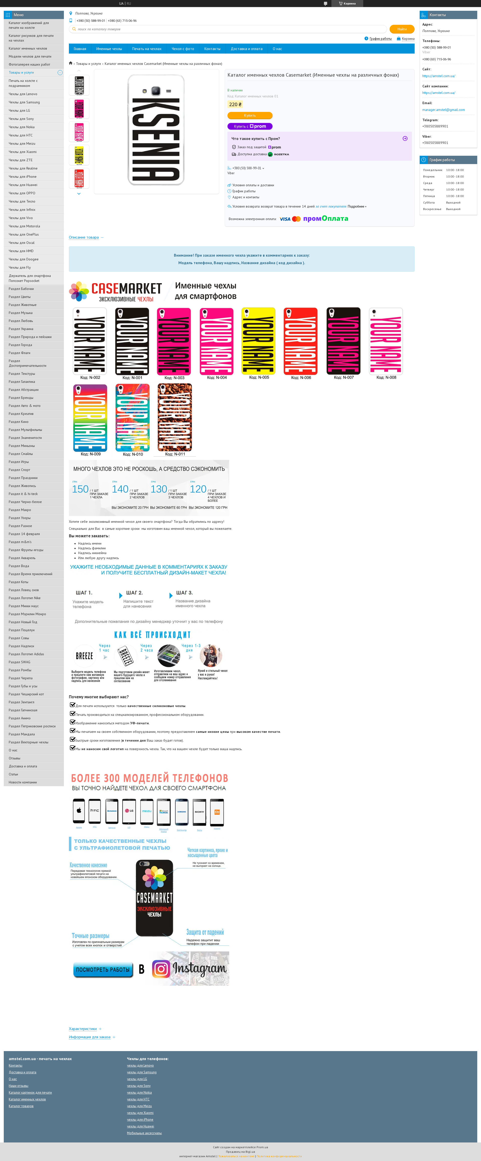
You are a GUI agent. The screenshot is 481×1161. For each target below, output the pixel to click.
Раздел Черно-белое (25, 502)
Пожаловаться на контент (236, 1156)
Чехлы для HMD (21, 251)
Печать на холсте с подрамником (23, 83)
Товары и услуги (21, 72)
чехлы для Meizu (139, 1106)
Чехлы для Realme (23, 168)
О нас (13, 750)
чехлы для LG (137, 1079)
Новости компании (23, 782)
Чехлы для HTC (21, 135)
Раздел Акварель (22, 558)
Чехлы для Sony (21, 118)
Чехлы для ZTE (21, 160)
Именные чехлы (109, 49)
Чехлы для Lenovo (23, 94)
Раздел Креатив (21, 413)
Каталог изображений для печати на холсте (29, 25)
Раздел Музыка (21, 312)
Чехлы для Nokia (22, 127)
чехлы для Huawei (140, 1126)
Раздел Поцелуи (22, 630)
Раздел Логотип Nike (25, 598)
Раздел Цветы (20, 296)
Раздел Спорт (19, 469)
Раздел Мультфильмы (25, 429)
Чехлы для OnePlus (24, 234)
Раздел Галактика (22, 381)
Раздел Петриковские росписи (32, 726)
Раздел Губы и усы (23, 686)
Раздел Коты (18, 582)
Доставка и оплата (23, 766)
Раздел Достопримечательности (27, 363)
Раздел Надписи (21, 646)
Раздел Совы (19, 638)
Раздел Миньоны (22, 445)
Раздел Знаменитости (25, 437)
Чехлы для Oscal (22, 242)
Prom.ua (262, 1147)
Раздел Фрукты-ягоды (26, 550)
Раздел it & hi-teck (23, 493)
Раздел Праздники (23, 477)
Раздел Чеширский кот (26, 694)
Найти (402, 29)
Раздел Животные (23, 304)
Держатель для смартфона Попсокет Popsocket (30, 278)
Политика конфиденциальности (279, 1156)
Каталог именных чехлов (28, 48)
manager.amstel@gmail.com (443, 109)
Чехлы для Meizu (22, 143)
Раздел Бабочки (21, 288)
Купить (250, 115)
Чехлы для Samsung (24, 102)
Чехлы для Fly (20, 267)
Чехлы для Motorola (24, 226)
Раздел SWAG (19, 662)
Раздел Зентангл (21, 702)
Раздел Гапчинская (23, 710)
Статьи (13, 774)
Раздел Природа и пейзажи (30, 337)
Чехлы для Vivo (21, 218)
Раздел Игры (19, 461)
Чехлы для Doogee (24, 259)
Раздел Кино (19, 421)
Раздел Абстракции (24, 389)
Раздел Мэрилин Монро (27, 614)
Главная (80, 49)
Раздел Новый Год (23, 622)
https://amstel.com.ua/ (438, 76)
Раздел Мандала (22, 734)
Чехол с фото (183, 49)
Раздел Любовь (21, 320)
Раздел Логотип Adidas (26, 654)
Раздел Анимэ (20, 718)
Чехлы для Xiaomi (23, 151)
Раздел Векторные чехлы (28, 742)
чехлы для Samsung (142, 1072)
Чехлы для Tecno (22, 201)
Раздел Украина (21, 328)
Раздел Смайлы (21, 453)
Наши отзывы (18, 1086)
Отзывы (14, 758)
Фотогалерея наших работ (29, 64)
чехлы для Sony (139, 1086)
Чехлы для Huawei (23, 185)
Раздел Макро (20, 510)
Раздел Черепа (21, 678)
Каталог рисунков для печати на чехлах (31, 38)
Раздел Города (20, 345)
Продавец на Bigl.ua (240, 1151)
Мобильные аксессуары (144, 1133)
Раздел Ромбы (20, 670)
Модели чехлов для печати (30, 56)
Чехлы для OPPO (22, 193)
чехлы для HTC (138, 1099)
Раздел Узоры (20, 518)
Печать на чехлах (147, 49)
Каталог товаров (21, 1106)
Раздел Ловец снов (24, 590)
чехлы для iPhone (140, 1119)
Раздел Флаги (19, 353)
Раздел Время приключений (30, 574)
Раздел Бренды (21, 397)
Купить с (241, 126)
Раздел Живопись (22, 485)
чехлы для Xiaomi (140, 1113)
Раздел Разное (20, 526)
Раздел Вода (19, 566)
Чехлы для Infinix (22, 209)
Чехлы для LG (19, 110)
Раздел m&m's (20, 542)
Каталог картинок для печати (30, 1092)
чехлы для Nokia (139, 1092)
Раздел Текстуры (22, 373)
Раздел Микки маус (24, 606)
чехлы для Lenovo (140, 1065)
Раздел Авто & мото (25, 405)
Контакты (212, 49)
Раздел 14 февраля (24, 534)
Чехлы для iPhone (23, 176)
